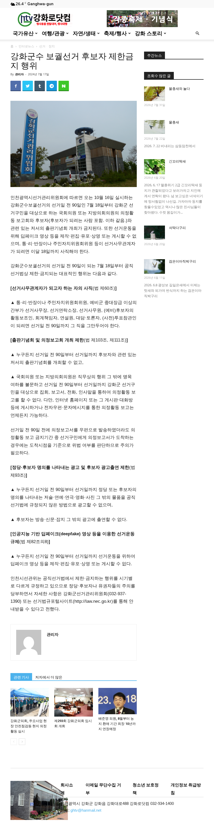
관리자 (19, 74)
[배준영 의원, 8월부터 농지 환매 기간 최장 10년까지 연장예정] (117, 701)
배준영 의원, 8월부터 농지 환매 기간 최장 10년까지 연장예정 (117, 724)
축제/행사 (115, 33)
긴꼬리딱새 (177, 161)
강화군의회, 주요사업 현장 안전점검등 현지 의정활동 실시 (28, 726)
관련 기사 (21, 677)
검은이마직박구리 (182, 261)
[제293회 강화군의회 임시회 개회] (73, 702)
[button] (197, 33)
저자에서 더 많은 (48, 677)
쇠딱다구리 (177, 228)
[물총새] (154, 127)
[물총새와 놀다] (154, 93)
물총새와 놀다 (179, 89)
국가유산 (23, 33)
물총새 (174, 122)
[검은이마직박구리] (154, 266)
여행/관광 (53, 33)
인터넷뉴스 (26, 46)
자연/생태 (84, 33)
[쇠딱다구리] (154, 232)
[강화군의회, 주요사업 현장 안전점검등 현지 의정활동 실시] (29, 702)
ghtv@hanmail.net (85, 810)
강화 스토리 (148, 33)
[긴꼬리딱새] (154, 166)
